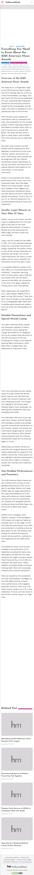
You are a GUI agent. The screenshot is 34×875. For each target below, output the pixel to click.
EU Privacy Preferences (11, 862)
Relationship (20, 46)
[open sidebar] (2, 2)
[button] (31, 2)
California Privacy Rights (24, 859)
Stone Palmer (7, 65)
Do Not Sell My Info (26, 862)
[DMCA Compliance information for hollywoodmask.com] (17, 873)
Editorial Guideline (9, 859)
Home (11, 46)
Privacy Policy (25, 857)
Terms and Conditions (12, 857)
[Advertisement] (17, 26)
